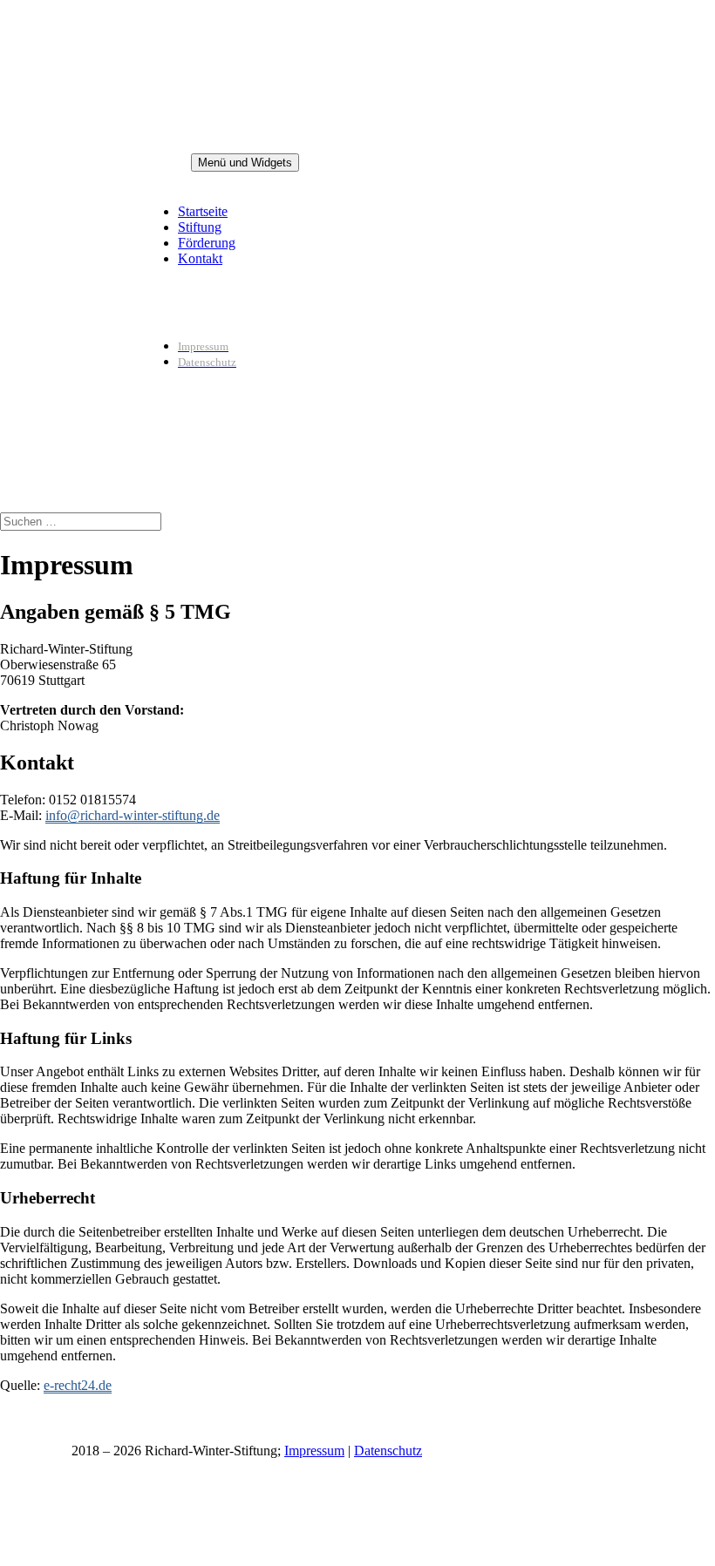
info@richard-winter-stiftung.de (132, 815)
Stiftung (199, 227)
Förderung (206, 242)
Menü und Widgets (245, 162)
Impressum (314, 1450)
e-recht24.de (78, 1385)
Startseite (203, 211)
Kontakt (200, 258)
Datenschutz (388, 1450)
